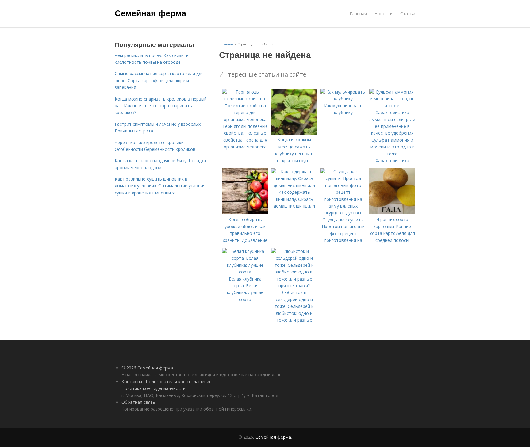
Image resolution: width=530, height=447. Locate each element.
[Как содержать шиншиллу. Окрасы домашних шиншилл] (294, 185)
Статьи (407, 14)
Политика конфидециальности (153, 388)
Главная (358, 14)
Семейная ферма (150, 13)
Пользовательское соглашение (179, 381)
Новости (383, 14)
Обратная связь (138, 402)
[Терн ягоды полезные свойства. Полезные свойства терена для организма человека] (245, 119)
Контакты (131, 381)
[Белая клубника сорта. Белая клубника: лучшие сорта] (245, 272)
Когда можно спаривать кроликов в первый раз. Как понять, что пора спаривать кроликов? (161, 106)
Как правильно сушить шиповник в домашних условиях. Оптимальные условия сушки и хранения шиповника (160, 186)
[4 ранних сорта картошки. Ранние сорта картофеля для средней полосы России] (392, 213)
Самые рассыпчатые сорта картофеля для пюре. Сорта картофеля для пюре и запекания (159, 80)
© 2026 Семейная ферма (147, 368)
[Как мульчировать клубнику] (343, 98)
